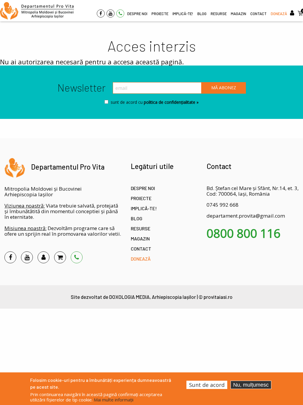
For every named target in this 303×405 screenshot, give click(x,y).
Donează (141, 259)
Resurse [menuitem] (219, 13)
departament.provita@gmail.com (246, 215)
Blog (136, 218)
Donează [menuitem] (279, 13)
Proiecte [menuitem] (160, 13)
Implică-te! (144, 208)
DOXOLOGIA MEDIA (129, 297)
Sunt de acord (207, 384)
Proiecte (141, 198)
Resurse (140, 228)
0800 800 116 (244, 233)
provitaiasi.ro (218, 297)
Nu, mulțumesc (251, 385)
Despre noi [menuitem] (137, 13)
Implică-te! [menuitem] (183, 13)
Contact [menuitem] (258, 13)
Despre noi (143, 188)
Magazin (140, 238)
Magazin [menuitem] (238, 13)
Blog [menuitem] (202, 13)
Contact (141, 248)
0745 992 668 (222, 204)
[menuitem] (37, 11)
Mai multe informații (113, 400)
